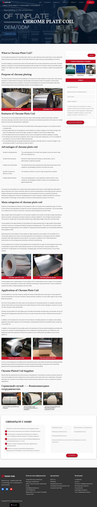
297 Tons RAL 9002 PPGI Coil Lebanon (11, 407)
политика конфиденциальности (84, 483)
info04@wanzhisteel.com (32, 488)
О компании (47, 2)
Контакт (81, 2)
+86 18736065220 (30, 490)
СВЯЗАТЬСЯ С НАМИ (18, 421)
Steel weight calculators (81, 490)
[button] (59, 2)
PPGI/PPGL (53, 481)
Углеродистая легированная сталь (60, 486)
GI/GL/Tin (52, 479)
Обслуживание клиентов (82, 486)
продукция (56, 2)
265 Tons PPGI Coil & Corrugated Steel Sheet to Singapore (31, 408)
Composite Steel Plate (56, 488)
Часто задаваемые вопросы (82, 492)
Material (73, 2)
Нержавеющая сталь (56, 483)
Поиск (91, 55)
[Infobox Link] (70, 71)
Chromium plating (6, 63)
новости (65, 2)
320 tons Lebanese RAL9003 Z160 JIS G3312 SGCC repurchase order (52, 408)
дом (40, 2)
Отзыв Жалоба (79, 488)
